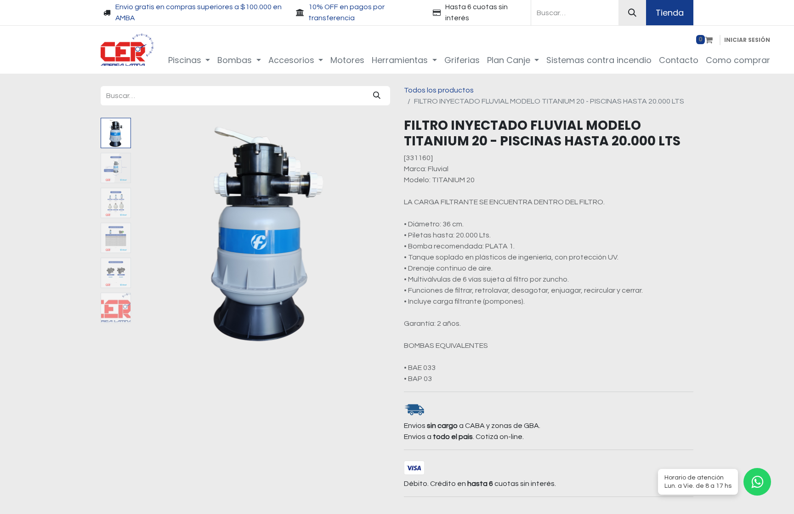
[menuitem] (189, 60)
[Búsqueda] (632, 12)
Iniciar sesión (747, 40)
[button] (154, 233)
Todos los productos (439, 90)
